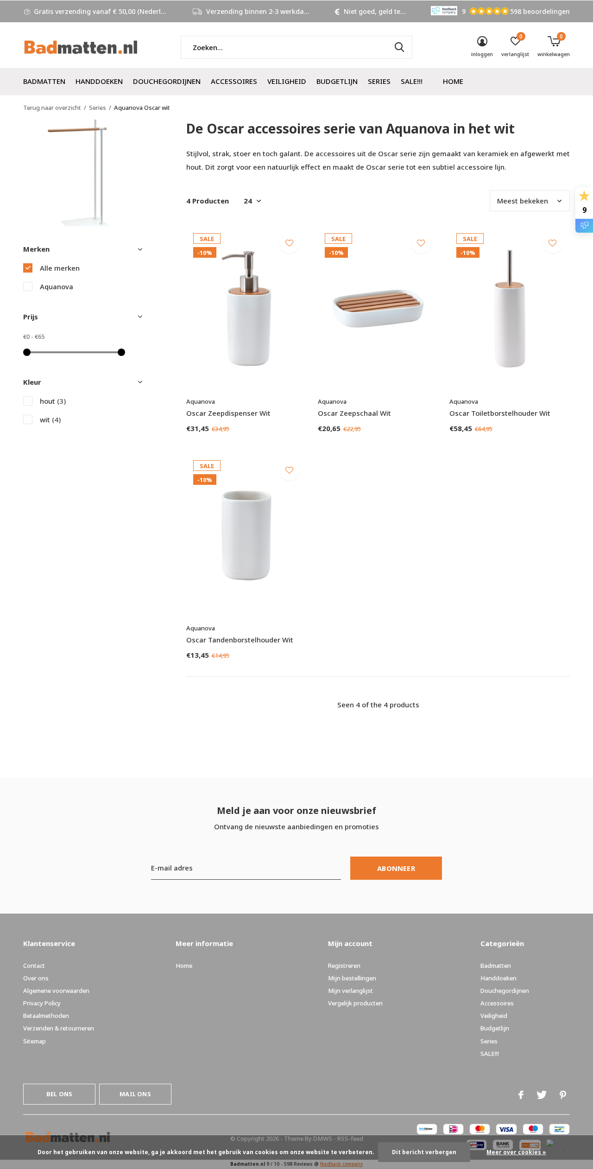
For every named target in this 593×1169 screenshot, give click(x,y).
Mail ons (135, 1094)
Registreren (344, 965)
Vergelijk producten (355, 1003)
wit (50, 419)
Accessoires (234, 81)
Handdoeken (99, 81)
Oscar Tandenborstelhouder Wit (239, 639)
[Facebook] (521, 1095)
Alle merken (60, 268)
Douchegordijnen (167, 81)
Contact (34, 965)
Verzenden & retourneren (58, 1028)
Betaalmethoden (46, 1015)
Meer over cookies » (516, 1152)
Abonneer (396, 868)
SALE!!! (412, 81)
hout (53, 401)
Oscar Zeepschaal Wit (354, 413)
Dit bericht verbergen (424, 1152)
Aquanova (56, 286)
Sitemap (34, 1041)
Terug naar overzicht (52, 107)
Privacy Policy (42, 1003)
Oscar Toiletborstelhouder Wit (499, 413)
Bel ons (59, 1094)
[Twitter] (541, 1095)
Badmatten (44, 81)
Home (453, 81)
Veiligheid (286, 81)
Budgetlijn (337, 81)
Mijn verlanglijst (350, 990)
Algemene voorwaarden (56, 990)
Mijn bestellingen (352, 978)
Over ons (36, 978)
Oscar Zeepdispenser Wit (228, 413)
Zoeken (399, 47)
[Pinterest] (563, 1095)
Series (379, 81)
